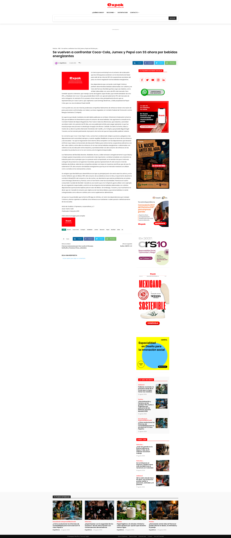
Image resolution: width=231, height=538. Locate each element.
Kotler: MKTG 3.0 (126, 246)
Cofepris (82, 229)
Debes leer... (139, 444)
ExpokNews (63, 63)
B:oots (69, 229)
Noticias (55, 48)
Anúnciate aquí (142, 536)
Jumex (96, 229)
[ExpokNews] (56, 63)
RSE (59, 48)
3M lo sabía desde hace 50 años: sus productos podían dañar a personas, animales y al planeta (145, 481)
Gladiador (89, 229)
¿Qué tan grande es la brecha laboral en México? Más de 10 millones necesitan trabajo (144, 450)
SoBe (118, 229)
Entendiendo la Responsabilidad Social (145, 419)
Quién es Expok (133, 536)
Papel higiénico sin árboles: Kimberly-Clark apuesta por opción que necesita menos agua (131, 525)
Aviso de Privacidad (159, 536)
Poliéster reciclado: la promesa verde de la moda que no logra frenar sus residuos (146, 389)
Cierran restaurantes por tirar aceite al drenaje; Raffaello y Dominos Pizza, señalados (77, 247)
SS (122, 229)
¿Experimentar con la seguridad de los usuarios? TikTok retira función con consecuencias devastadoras (99, 525)
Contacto (150, 536)
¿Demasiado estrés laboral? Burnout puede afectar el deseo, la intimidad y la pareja (163, 525)
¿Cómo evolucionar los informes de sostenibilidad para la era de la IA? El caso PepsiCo (146, 425)
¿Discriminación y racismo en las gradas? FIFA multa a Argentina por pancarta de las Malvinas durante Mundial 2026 (145, 406)
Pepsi (107, 229)
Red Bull (113, 229)
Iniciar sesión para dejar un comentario (74, 258)
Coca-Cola (76, 229)
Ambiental (141, 384)
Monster (102, 229)
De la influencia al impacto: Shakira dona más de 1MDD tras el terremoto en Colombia (144, 465)
